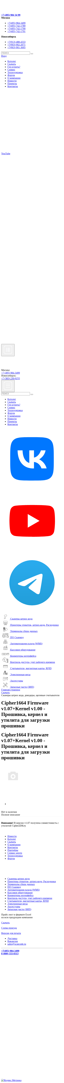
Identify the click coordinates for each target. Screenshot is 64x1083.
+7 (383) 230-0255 (10, 378)
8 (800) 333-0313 (9, 953)
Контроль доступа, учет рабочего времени (32, 662)
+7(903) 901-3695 (16, 47)
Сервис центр (14, 853)
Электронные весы (20, 674)
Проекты (12, 83)
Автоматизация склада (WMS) (26, 643)
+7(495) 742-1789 (16, 25)
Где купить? (13, 67)
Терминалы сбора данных (24, 631)
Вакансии (12, 941)
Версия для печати (11, 933)
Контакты (12, 86)
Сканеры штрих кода (21, 618)
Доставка (12, 938)
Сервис (11, 69)
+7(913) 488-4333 (16, 42)
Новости (12, 80)
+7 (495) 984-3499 (10, 373)
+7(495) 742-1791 (16, 31)
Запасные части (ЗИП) (22, 687)
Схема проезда (9, 928)
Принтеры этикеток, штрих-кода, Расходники (34, 625)
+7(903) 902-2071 (16, 44)
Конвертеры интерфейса (23, 656)
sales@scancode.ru (16, 944)
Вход (4, 56)
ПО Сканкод (17, 637)
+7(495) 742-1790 (16, 28)
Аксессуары (16, 680)
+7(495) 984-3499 (16, 23)
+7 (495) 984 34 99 (10, 15)
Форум (11, 75)
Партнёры (12, 850)
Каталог (11, 61)
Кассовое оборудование (22, 649)
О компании (14, 78)
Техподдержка (15, 72)
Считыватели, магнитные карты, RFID (31, 668)
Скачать (11, 64)
